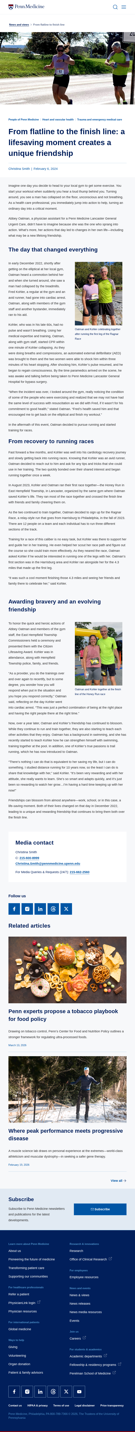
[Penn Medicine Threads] (53, 1391)
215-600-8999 (29, 858)
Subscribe (102, 1209)
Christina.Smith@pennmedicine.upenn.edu (47, 863)
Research (76, 1251)
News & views (79, 1295)
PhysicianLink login (21, 1303)
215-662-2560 (79, 872)
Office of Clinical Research (88, 1259)
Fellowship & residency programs (93, 1365)
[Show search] (114, 7)
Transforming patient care (26, 1268)
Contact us (15, 1405)
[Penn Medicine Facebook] (14, 1391)
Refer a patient (18, 1294)
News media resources (86, 1312)
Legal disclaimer (85, 1405)
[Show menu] (123, 7)
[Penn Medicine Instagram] (27, 1391)
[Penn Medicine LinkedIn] (40, 1391)
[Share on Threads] (53, 909)
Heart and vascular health (58, 119)
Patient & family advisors (25, 1372)
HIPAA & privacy (37, 1405)
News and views (19, 24)
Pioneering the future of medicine (31, 1259)
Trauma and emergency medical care (99, 119)
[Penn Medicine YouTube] (79, 1391)
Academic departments (86, 1356)
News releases (80, 1303)
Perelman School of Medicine (90, 1373)
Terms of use (61, 1405)
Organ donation (19, 1364)
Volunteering (17, 1355)
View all (116, 1180)
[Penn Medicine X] (66, 1391)
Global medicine (19, 1329)
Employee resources (84, 1277)
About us (14, 1251)
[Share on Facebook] (14, 909)
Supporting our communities (28, 1276)
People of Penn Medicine (23, 119)
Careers (75, 1338)
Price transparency (112, 1405)
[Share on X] (66, 909)
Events (74, 1320)
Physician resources (22, 1311)
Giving (12, 1347)
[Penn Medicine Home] (59, 7)
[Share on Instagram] (27, 909)
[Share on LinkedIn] (40, 909)
